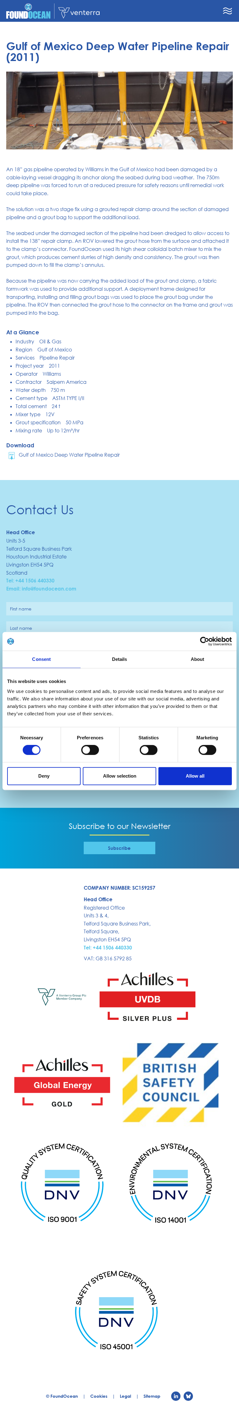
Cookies (98, 1396)
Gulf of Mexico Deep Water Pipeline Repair (69, 455)
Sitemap (151, 1396)
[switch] (90, 750)
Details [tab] (119, 659)
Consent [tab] (41, 659)
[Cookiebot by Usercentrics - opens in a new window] (204, 641)
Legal (125, 1396)
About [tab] (197, 659)
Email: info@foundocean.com (41, 589)
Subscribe (119, 848)
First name (20, 609)
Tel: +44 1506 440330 (30, 580)
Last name (21, 628)
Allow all (195, 776)
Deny (43, 776)
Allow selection (119, 776)
